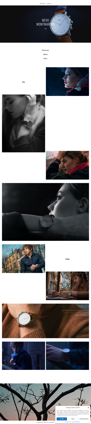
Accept (62, 419)
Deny (73, 419)
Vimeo (49, 422)
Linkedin (52, 422)
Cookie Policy (68, 421)
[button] (88, 407)
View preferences (83, 419)
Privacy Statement (76, 421)
